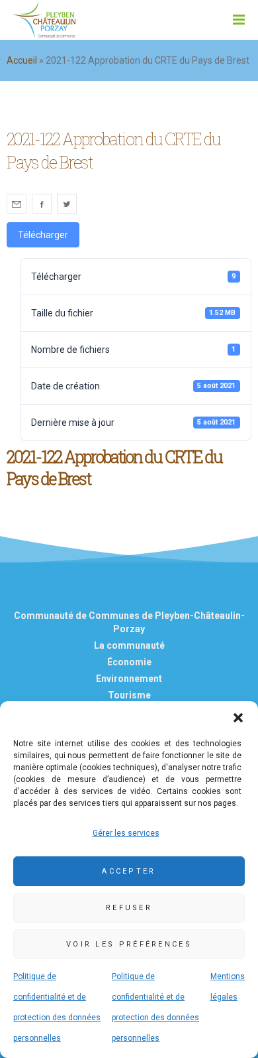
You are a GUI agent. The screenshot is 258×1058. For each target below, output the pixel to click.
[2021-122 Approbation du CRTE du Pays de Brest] (16, 204)
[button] (238, 717)
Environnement (129, 678)
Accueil (22, 60)
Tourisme (129, 695)
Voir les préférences (129, 944)
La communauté (129, 645)
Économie (129, 662)
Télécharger (43, 235)
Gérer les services (126, 833)
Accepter (128, 871)
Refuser (129, 907)
